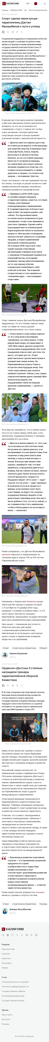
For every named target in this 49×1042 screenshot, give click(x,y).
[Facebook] (17, 32)
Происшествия (8, 949)
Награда (44, 904)
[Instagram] (3, 32)
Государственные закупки (13, 1000)
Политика (6, 954)
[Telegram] (12, 32)
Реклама (5, 1024)
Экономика (6, 963)
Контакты (6, 1019)
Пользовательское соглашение (15, 982)
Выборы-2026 (16, 10)
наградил (39, 892)
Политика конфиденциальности (15, 986)
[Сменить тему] (37, 3)
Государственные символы (13, 991)
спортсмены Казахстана (24, 648)
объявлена (32, 601)
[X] (21, 32)
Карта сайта (7, 1015)
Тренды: (5, 10)
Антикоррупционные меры (13, 996)
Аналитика (6, 958)
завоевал (6, 554)
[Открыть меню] (45, 3)
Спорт (6, 648)
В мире (5, 968)
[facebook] (17, 935)
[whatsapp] (7, 32)
